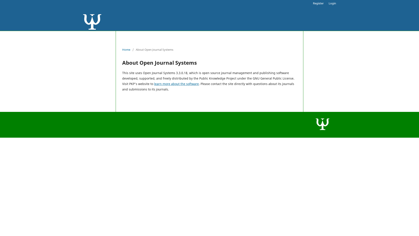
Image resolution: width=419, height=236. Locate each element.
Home (126, 50)
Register (318, 3)
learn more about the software (176, 84)
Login (332, 3)
